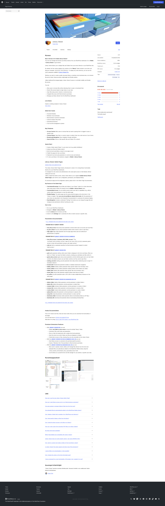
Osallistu (100, 486)
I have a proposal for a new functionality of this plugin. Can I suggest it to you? (64, 459)
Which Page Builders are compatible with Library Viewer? (58, 434)
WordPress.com (134, 486)
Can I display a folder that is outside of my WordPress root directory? (61, 414)
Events (100, 489)
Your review (100, 104)
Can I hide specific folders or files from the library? (57, 418)
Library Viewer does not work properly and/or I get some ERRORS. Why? (62, 438)
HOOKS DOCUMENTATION (62, 317)
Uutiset (6, 489)
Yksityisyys (7, 493)
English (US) (117, 71)
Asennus (62, 49)
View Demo (48, 105)
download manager (111, 74)
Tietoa (6, 486)
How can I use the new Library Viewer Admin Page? (57, 398)
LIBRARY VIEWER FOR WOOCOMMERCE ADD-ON (63, 339)
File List (117, 74)
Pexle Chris (55, 44)
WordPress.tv (71, 493)
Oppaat (69, 486)
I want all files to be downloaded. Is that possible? (57, 451)
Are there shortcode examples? (52, 430)
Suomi (18, 499)
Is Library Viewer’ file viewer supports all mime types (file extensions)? (61, 447)
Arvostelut (55, 49)
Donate (101, 491)
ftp (118, 77)
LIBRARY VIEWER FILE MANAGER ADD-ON (65, 279)
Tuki (119, 49)
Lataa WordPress (158, 2)
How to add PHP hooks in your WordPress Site (67, 319)
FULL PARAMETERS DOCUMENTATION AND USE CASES (60, 221)
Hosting (6, 491)
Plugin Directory (8, 6)
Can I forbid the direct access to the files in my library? (58, 422)
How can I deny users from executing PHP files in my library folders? (61, 426)
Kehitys (69, 49)
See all (118, 104)
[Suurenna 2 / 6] (59, 379)
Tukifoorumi (100, 117)
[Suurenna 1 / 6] (59, 361)
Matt (131, 489)
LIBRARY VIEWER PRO (60, 250)
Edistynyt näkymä (101, 81)
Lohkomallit (38, 493)
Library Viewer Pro (64, 72)
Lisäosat (38, 491)
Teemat (38, 489)
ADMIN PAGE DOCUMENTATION (53, 165)
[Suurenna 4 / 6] (75, 372)
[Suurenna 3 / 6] (75, 361)
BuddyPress (133, 493)
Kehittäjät (70, 491)
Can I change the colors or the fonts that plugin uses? (58, 455)
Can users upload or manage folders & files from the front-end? (60, 406)
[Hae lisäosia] (19, 11)
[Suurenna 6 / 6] (92, 373)
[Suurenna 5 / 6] (92, 361)
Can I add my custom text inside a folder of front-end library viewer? (61, 442)
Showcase (38, 486)
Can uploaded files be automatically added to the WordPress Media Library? (63, 410)
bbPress (132, 491)
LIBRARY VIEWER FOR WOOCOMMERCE (65, 236)
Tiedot (48, 49)
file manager (115, 77)
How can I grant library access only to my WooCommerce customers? (61, 402)
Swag (100, 493)
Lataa (117, 42)
